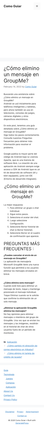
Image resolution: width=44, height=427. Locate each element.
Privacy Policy (10, 399)
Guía (6, 370)
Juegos (9, 378)
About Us (8, 391)
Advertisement (32, 412)
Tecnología (9, 374)
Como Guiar (12, 6)
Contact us (22, 416)
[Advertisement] (22, 36)
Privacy (20, 412)
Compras (10, 383)
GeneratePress (22, 423)
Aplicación (12, 342)
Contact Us (9, 395)
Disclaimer (10, 412)
